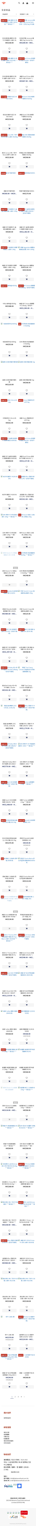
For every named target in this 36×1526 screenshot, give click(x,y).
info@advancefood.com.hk (19, 1478)
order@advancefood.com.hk (19, 1480)
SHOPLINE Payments (21, 1523)
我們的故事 (7, 1418)
